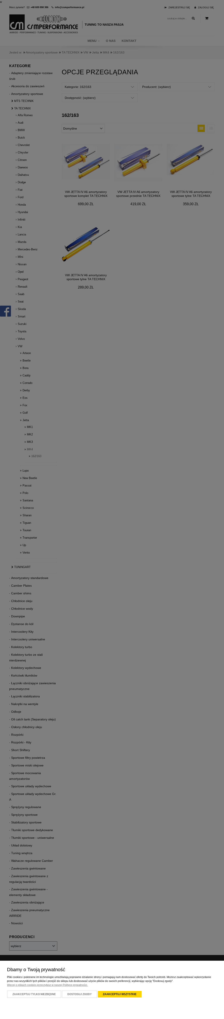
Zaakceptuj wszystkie (119, 994)
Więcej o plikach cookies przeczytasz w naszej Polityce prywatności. (47, 985)
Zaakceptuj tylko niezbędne (34, 994)
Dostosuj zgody (79, 994)
